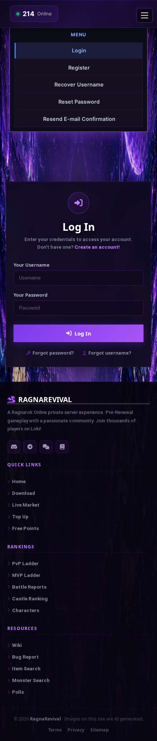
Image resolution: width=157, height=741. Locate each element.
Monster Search (31, 680)
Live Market (25, 505)
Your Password (30, 295)
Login (79, 50)
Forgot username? (109, 352)
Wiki (17, 645)
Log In (82, 333)
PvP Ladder (25, 563)
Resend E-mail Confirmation (79, 119)
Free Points (25, 528)
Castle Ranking (30, 598)
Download (23, 493)
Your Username (32, 265)
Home (19, 481)
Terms (55, 730)
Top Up (20, 516)
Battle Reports (29, 587)
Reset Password (79, 102)
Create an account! (97, 247)
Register (79, 67)
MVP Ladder (26, 575)
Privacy (76, 730)
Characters (25, 610)
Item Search (26, 668)
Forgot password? (53, 352)
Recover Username (79, 84)
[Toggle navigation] (145, 15)
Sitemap (99, 730)
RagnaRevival (45, 719)
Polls (18, 692)
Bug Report (25, 657)
